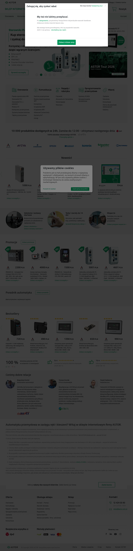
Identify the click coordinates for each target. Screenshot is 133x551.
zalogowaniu (43, 21)
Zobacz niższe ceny (66, 42)
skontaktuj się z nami (58, 30)
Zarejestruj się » (97, 6)
